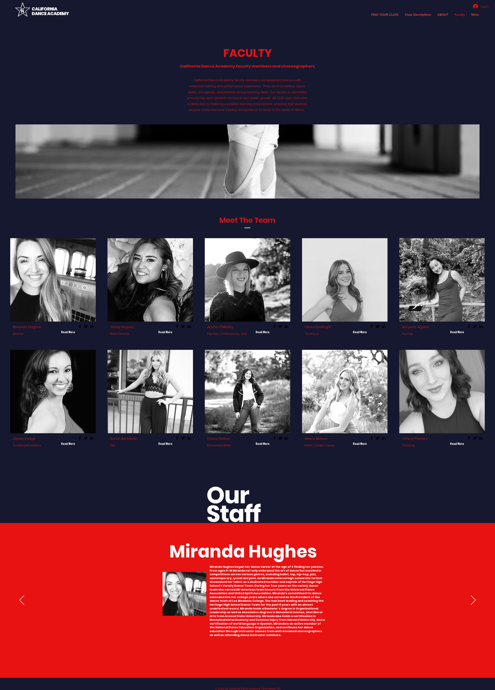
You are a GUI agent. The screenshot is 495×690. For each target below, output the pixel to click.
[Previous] (21, 600)
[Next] (473, 600)
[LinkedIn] (92, 326)
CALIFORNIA (44, 9)
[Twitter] (86, 326)
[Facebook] (80, 326)
